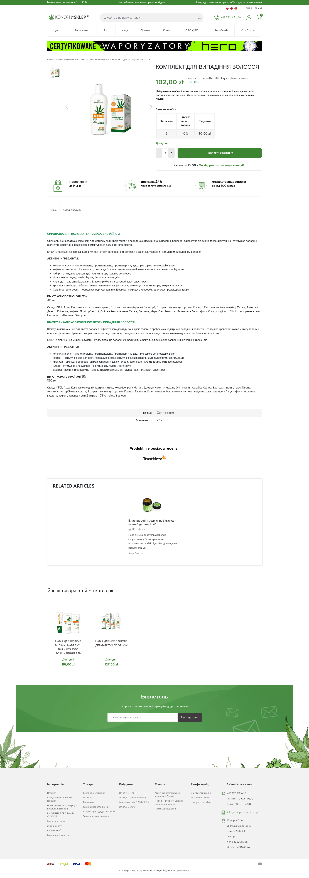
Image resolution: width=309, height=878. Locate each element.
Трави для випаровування (96, 816)
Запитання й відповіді (58, 835)
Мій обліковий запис (201, 793)
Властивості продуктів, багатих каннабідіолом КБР (151, 522)
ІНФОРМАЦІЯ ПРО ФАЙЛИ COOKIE (60, 815)
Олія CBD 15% (126, 793)
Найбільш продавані (165, 809)
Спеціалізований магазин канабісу (60, 799)
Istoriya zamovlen (201, 802)
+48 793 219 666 (236, 793)
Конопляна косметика (94, 793)
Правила (51, 793)
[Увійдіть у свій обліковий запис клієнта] (248, 17)
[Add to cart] (84, 671)
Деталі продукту (72, 210)
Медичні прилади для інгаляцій (99, 812)
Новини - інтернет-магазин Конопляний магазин (169, 802)
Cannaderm (165, 412)
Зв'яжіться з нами (56, 821)
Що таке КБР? (54, 830)
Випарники (88, 802)
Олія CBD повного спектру (132, 798)
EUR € (249, 8)
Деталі (64, 671)
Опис (53, 210)
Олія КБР (87, 798)
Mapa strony (54, 826)
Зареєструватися (189, 717)
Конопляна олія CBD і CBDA (134, 802)
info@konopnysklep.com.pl (242, 812)
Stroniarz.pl (183, 871)
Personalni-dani (200, 798)
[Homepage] (68, 17)
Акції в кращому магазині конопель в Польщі (167, 795)
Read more (135, 553)
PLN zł (258, 8)
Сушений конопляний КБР (96, 807)
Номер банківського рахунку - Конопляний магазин (62, 807)
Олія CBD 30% (127, 807)
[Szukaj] (199, 17)
